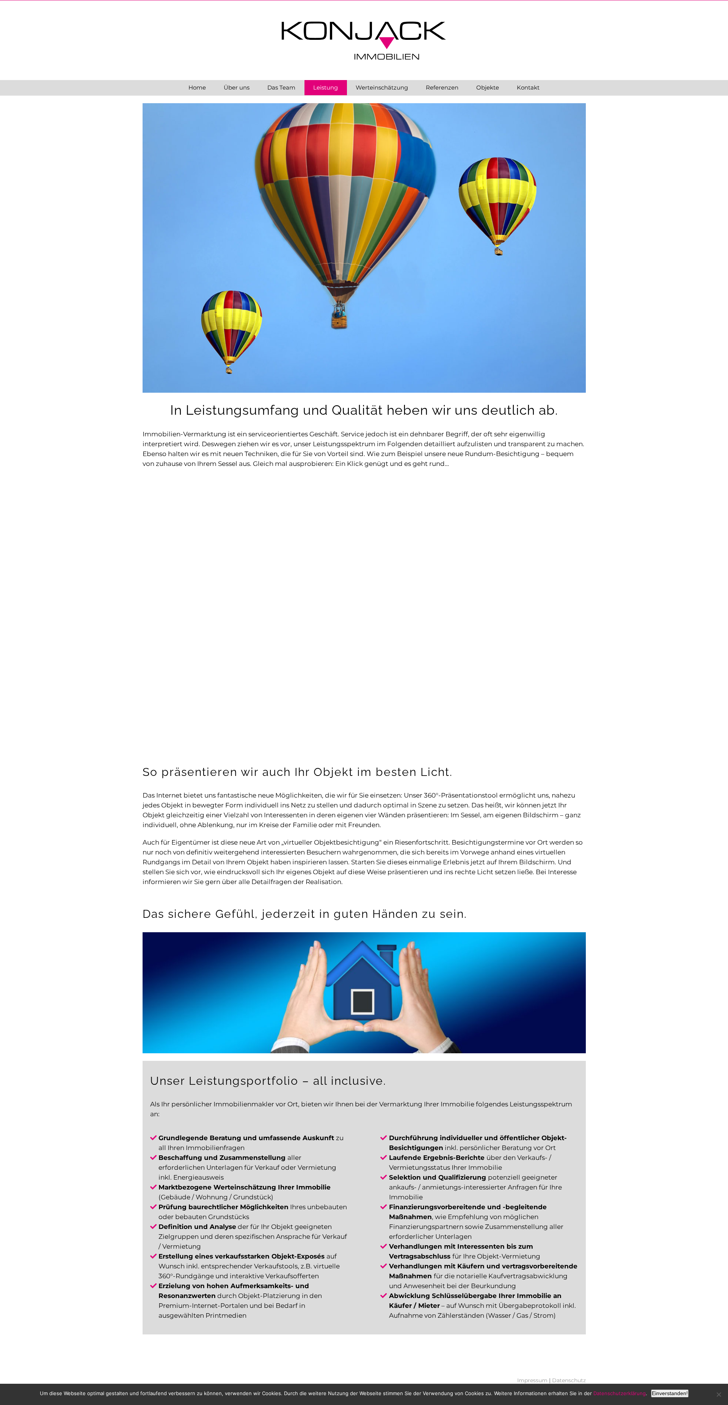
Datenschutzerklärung (619, 1393)
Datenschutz (569, 1380)
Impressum (532, 1380)
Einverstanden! (670, 1393)
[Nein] (718, 1394)
